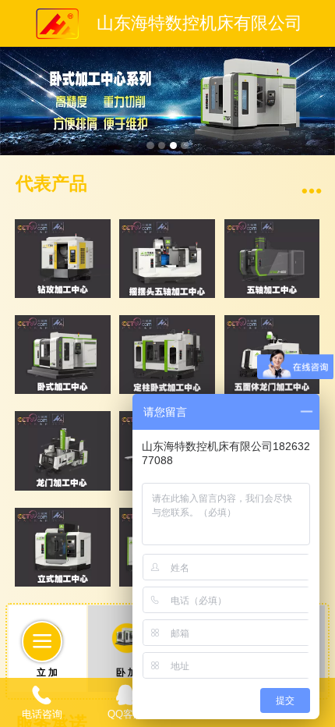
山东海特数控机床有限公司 (199, 23)
